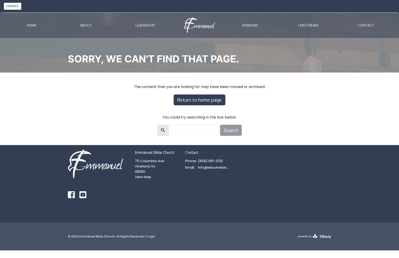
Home (31, 25)
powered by (312, 240)
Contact (366, 25)
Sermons (250, 25)
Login (151, 236)
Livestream (308, 25)
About (86, 25)
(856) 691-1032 (210, 160)
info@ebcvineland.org (214, 167)
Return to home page (199, 100)
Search (231, 130)
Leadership (145, 25)
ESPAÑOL (12, 6)
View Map (143, 176)
